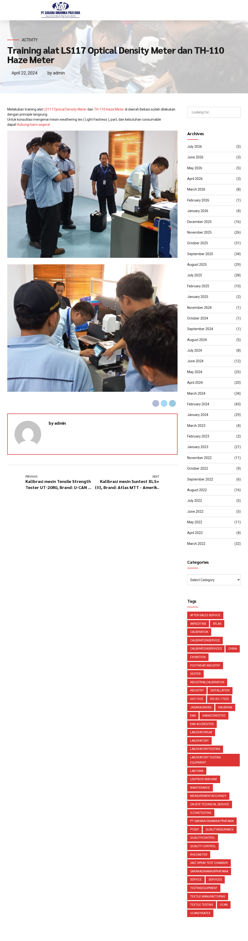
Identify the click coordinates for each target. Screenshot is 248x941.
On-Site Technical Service (209, 804)
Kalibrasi (225, 707)
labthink (196, 771)
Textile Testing (201, 904)
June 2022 (195, 511)
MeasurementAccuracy (208, 796)
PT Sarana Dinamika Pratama (212, 821)
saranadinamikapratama (209, 871)
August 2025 (197, 265)
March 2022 (196, 544)
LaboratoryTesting (205, 749)
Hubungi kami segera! (33, 124)
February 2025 (198, 286)
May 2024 (194, 372)
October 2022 (197, 468)
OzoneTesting (200, 813)
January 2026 (197, 211)
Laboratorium (201, 732)
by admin (56, 72)
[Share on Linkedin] (172, 403)
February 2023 (198, 436)
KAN (193, 715)
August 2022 (197, 490)
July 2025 (194, 275)
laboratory (199, 740)
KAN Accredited (202, 724)
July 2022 (194, 501)
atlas (217, 623)
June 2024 (195, 361)
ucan (224, 904)
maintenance (200, 787)
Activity (30, 39)
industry (197, 690)
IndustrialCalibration (207, 682)
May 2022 (194, 522)
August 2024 (197, 340)
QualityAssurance (220, 829)
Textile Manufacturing (207, 896)
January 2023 (197, 447)
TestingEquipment (203, 888)
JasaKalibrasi (200, 707)
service (196, 879)
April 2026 (195, 179)
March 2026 (196, 189)
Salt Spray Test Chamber (209, 863)
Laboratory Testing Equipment (205, 760)
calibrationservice (205, 640)
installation (220, 690)
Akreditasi (198, 623)
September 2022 (200, 479)
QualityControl (202, 837)
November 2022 (199, 458)
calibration (199, 632)
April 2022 (195, 533)
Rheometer (198, 854)
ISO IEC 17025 (219, 699)
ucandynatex (200, 913)
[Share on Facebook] (155, 403)
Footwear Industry (205, 665)
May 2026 (194, 168)
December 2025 (199, 222)
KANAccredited (213, 715)
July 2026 (194, 146)
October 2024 (197, 318)
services (215, 879)
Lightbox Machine (203, 779)
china (232, 648)
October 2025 (197, 243)
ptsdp (194, 829)
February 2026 (198, 200)
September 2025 (200, 254)
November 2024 (199, 308)
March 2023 (196, 426)
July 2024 (194, 350)
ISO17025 (196, 699)
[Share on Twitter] (164, 403)
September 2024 (200, 329)
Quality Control (203, 846)
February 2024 (198, 404)
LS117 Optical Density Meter (65, 109)
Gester (195, 673)
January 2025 (197, 297)
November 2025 (199, 232)
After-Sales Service (205, 615)
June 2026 (195, 157)
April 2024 (195, 383)
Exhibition (198, 657)
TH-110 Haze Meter (109, 109)
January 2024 (197, 415)
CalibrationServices (206, 648)
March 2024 (196, 393)
